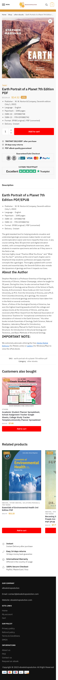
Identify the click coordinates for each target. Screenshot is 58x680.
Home (4, 15)
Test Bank (6, 505)
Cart (4, 618)
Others (5, 409)
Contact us (7, 657)
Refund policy (8, 632)
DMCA (5, 639)
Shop (10, 15)
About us (6, 650)
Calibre (30, 346)
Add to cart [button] (21, 429)
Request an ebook (10, 661)
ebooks (5, 503)
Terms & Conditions (11, 636)
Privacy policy (8, 628)
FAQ (4, 653)
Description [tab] (7, 185)
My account (7, 614)
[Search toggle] (46, 4)
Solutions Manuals (31, 503)
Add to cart (34, 131)
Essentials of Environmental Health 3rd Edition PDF (20, 508)
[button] (50, 21)
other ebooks (19, 15)
